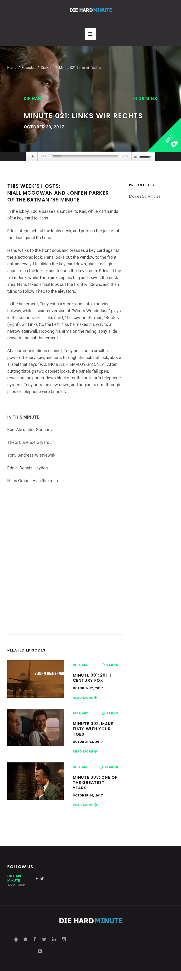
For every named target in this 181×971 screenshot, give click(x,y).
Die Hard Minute (15, 878)
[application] (90, 156)
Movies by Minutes (145, 196)
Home (11, 68)
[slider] (85, 156)
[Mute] (136, 157)
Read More (83, 697)
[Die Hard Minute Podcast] (90, 10)
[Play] (33, 156)
